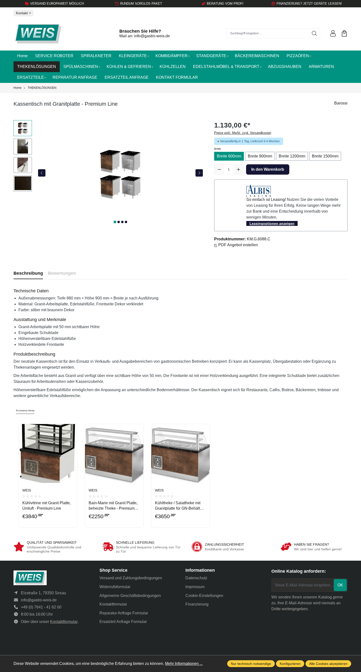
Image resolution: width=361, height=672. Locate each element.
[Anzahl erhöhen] (238, 169)
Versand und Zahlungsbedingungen (130, 578)
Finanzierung (196, 604)
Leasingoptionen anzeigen (272, 223)
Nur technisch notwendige (251, 664)
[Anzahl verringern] (219, 169)
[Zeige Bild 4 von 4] (126, 222)
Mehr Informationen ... (184, 663)
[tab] (28, 273)
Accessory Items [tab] (25, 410)
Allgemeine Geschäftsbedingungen (130, 596)
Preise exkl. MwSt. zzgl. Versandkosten (242, 133)
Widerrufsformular (114, 587)
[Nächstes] (199, 173)
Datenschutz (196, 578)
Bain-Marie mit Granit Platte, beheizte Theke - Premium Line (113, 506)
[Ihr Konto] (333, 33)
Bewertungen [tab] (62, 273)
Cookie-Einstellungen (204, 596)
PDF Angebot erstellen (238, 245)
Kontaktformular (64, 622)
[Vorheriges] (41, 173)
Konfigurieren (290, 664)
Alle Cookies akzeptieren (328, 664)
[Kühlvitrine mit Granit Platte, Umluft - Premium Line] (48, 453)
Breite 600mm (229, 156)
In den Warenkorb (267, 169)
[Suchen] (314, 33)
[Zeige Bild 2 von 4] (118, 222)
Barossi (340, 103)
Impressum (195, 587)
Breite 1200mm (292, 156)
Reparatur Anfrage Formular (123, 613)
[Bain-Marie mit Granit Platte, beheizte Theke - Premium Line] (114, 453)
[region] (109, 173)
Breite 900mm (260, 156)
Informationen (200, 570)
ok (340, 585)
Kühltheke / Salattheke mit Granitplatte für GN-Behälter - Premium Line (180, 506)
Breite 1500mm (325, 156)
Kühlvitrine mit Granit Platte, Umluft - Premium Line (46, 505)
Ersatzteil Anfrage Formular (123, 622)
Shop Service (113, 570)
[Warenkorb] (344, 33)
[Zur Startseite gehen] (38, 33)
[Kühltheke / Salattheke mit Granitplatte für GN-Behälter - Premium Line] (180, 453)
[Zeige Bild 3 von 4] (122, 222)
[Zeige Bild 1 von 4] (115, 222)
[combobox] (267, 33)
